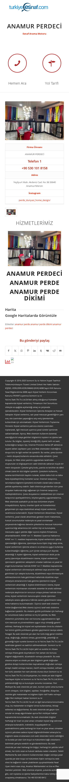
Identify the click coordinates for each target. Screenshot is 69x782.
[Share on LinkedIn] (34, 350)
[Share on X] (15, 350)
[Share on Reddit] (54, 350)
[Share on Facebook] (8, 350)
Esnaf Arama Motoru (34, 33)
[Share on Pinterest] (28, 350)
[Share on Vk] (47, 350)
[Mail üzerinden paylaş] (60, 350)
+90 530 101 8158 (34, 168)
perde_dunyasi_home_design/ (34, 200)
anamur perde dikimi (41, 324)
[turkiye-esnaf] (28, 7)
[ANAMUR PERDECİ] (11, 212)
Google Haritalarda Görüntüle (31, 315)
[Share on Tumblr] (41, 350)
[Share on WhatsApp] (21, 350)
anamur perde (22, 324)
